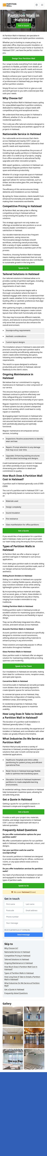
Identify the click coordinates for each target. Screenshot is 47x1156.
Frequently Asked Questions (16, 993)
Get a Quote (23, 531)
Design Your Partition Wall (23, 58)
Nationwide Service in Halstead (17, 952)
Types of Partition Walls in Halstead (19, 973)
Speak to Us (23, 268)
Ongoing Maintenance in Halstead (18, 963)
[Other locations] (36, 5)
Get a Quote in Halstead (14, 989)
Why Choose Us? (11, 948)
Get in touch (23, 25)
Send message (23, 934)
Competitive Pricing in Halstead (17, 955)
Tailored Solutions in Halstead (16, 959)
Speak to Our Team (23, 666)
